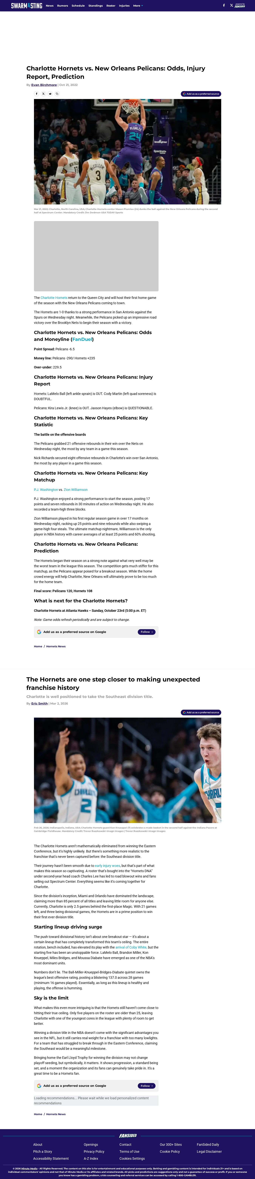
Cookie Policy (170, 1151)
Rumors (62, 5)
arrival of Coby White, (131, 947)
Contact (125, 1145)
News (49, 5)
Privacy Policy (94, 1151)
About (37, 1145)
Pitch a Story (42, 1151)
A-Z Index (91, 1158)
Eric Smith (39, 703)
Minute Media (29, 1168)
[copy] (57, 93)
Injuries (124, 5)
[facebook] (224, 5)
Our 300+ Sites (171, 1145)
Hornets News (55, 646)
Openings (91, 1145)
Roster (110, 5)
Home (38, 646)
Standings (96, 5)
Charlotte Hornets (54, 298)
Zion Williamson (76, 490)
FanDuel (82, 339)
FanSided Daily (208, 1145)
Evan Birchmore (44, 85)
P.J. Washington (46, 490)
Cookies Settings (132, 1158)
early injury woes (107, 866)
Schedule (78, 5)
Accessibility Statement (51, 1158)
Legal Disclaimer (209, 1151)
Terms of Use (129, 1151)
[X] (231, 5)
